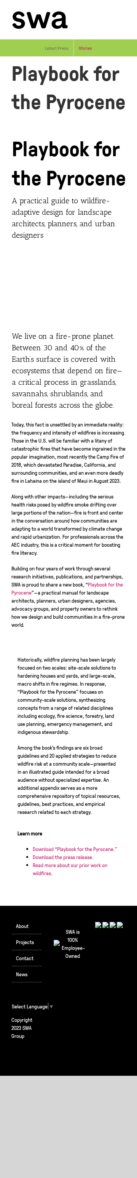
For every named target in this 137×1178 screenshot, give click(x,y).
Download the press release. (63, 856)
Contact (24, 957)
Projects (25, 941)
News (21, 974)
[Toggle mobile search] (109, 12)
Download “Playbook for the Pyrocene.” (75, 848)
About (22, 925)
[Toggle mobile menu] (122, 12)
